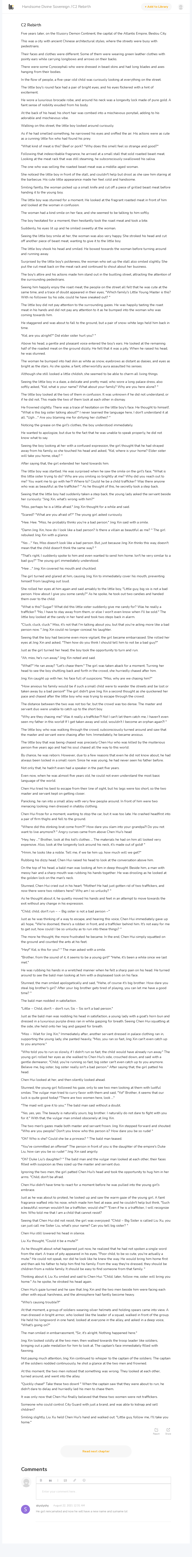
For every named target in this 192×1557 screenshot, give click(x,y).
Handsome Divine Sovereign (46, 6)
